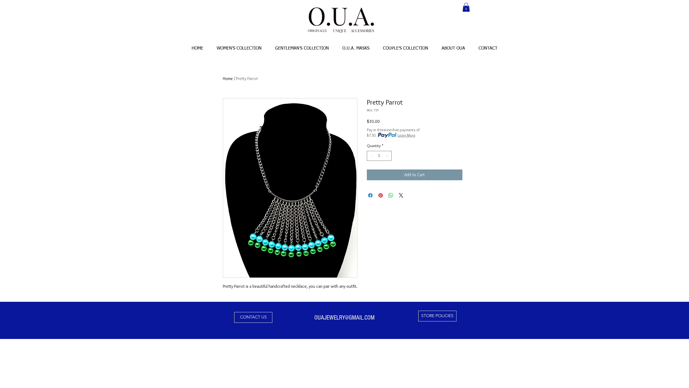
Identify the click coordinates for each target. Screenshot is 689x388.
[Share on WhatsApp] (391, 195)
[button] (466, 7)
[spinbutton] (379, 156)
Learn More (406, 135)
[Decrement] (371, 156)
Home (228, 78)
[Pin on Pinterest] (380, 195)
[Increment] (387, 156)
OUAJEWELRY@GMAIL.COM (344, 317)
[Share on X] (401, 195)
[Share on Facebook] (370, 195)
